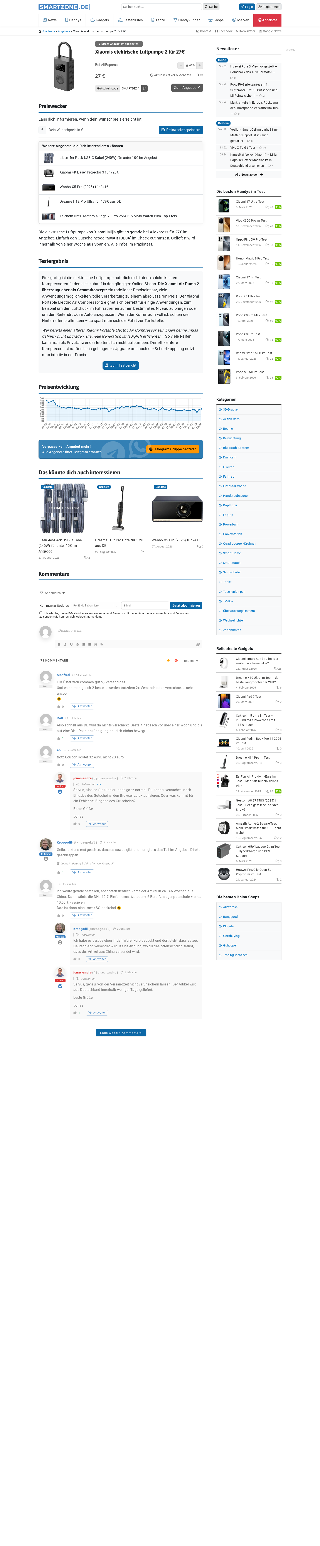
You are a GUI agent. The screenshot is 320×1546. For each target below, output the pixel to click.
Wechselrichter (233, 620)
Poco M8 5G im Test (250, 372)
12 (279, 838)
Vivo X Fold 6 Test (242, 148)
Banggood (230, 917)
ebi (99, 784)
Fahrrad (228, 476)
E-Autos (228, 467)
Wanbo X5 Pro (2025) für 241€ (84, 187)
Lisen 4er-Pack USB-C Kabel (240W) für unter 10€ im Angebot (108, 158)
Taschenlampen (234, 592)
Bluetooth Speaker (236, 448)
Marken (242, 20)
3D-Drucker (231, 409)
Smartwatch (232, 563)
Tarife (160, 20)
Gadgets (102, 20)
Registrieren (271, 6)
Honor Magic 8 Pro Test (252, 258)
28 (279, 668)
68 (271, 245)
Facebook (225, 31)
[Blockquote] (96, 644)
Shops (218, 20)
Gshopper (230, 945)
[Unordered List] (90, 644)
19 (264, 148)
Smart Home (232, 553)
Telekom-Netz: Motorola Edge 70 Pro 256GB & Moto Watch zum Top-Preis (118, 216)
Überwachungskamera (239, 611)
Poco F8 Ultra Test (249, 296)
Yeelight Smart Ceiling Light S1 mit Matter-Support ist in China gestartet (254, 135)
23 (271, 377)
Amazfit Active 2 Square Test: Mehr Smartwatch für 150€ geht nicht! (258, 828)
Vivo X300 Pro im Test (251, 220)
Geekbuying (231, 936)
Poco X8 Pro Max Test (251, 315)
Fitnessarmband (234, 486)
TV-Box (228, 601)
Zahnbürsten (232, 630)
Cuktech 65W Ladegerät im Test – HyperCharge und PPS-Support (258, 851)
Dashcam (229, 457)
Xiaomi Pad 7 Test (248, 697)
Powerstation (232, 534)
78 (271, 339)
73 (271, 226)
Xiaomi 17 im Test (248, 277)
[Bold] (59, 644)
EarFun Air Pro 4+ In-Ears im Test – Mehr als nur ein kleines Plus (257, 781)
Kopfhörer (230, 505)
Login (248, 6)
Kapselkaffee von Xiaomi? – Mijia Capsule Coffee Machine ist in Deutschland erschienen (253, 160)
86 (271, 283)
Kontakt (205, 31)
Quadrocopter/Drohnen (239, 544)
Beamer (228, 429)
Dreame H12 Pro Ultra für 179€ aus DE (90, 201)
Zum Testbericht (122, 365)
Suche (213, 6)
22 (271, 358)
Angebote (269, 20)
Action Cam (231, 419)
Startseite (48, 31)
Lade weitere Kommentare (121, 1032)
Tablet (227, 582)
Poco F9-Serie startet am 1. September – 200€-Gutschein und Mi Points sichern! (254, 90)
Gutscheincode (107, 88)
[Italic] (65, 644)
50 (271, 320)
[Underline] (71, 644)
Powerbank (231, 524)
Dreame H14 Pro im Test (253, 758)
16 (271, 791)
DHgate (228, 926)
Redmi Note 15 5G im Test (254, 353)
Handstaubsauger (236, 496)
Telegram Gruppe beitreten (175, 449)
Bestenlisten (133, 20)
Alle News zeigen (247, 174)
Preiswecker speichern (182, 130)
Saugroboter (232, 572)
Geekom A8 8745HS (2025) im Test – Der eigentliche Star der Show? (257, 805)
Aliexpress (230, 907)
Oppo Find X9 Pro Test (251, 239)
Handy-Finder (188, 20)
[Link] (102, 644)
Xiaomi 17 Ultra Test (250, 202)
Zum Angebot (185, 88)
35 (271, 264)
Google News (271, 31)
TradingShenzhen (235, 955)
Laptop (228, 515)
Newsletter (247, 31)
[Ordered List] (84, 644)
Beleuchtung (232, 438)
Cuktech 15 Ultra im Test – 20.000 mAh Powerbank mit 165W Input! (255, 720)
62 (271, 301)
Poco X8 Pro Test (248, 334)
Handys (74, 20)
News (52, 20)
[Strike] (77, 644)
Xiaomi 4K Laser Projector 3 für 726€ (89, 172)
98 (271, 207)
